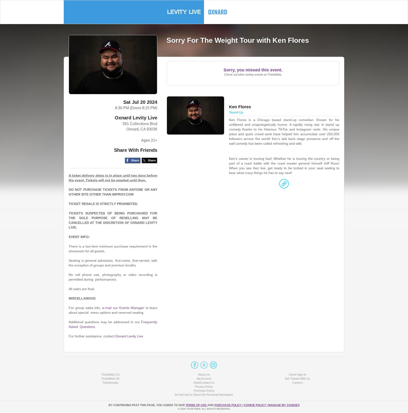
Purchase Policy (204, 390)
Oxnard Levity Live (136, 117)
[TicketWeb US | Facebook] (194, 365)
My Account (204, 378)
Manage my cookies (284, 405)
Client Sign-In (297, 374)
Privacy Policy (204, 386)
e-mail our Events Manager (123, 308)
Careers (297, 382)
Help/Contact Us (203, 382)
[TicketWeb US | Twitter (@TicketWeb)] (204, 365)
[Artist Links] (284, 185)
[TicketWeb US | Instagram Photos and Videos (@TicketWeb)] (213, 365)
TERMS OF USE (196, 405)
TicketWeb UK (110, 378)
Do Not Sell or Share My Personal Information (204, 394)
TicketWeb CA (110, 374)
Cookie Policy (255, 405)
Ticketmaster (110, 382)
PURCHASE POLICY (228, 405)
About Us (204, 374)
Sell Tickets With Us (297, 378)
